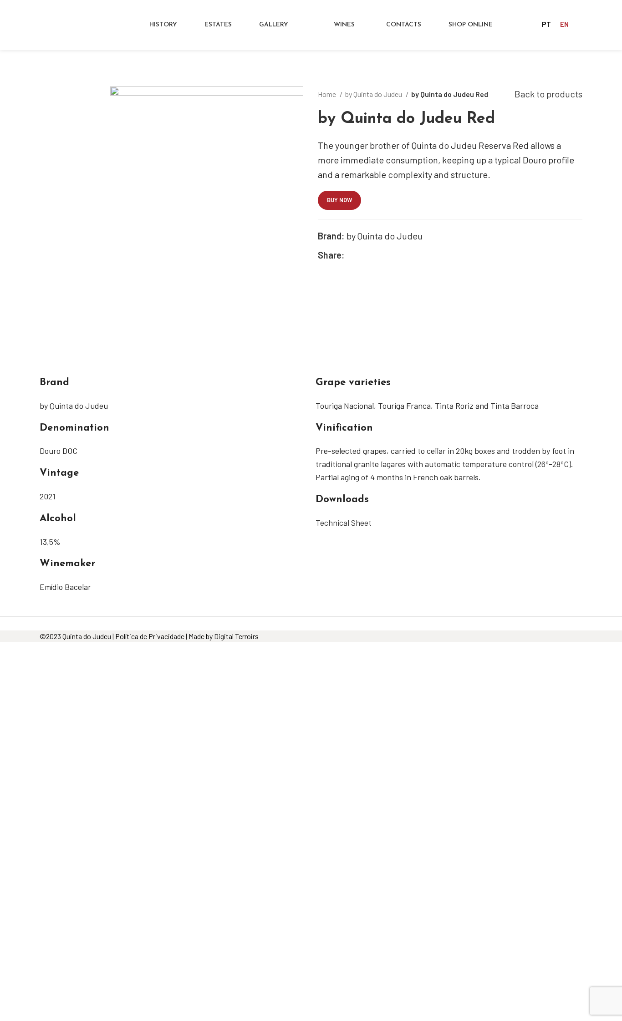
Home (327, 94)
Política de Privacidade (149, 636)
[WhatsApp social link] (383, 255)
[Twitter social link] (362, 255)
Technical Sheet (344, 523)
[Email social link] (373, 255)
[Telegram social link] (394, 255)
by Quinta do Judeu (374, 94)
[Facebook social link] (352, 255)
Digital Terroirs (236, 636)
